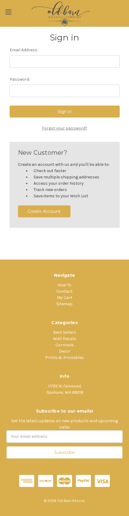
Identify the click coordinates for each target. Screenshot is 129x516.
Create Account (44, 211)
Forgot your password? (64, 128)
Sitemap (64, 303)
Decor (64, 351)
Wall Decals (64, 338)
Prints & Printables (64, 357)
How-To (64, 285)
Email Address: (24, 49)
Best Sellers (64, 332)
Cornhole (65, 344)
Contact (64, 291)
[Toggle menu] (8, 12)
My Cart (64, 297)
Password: (20, 79)
